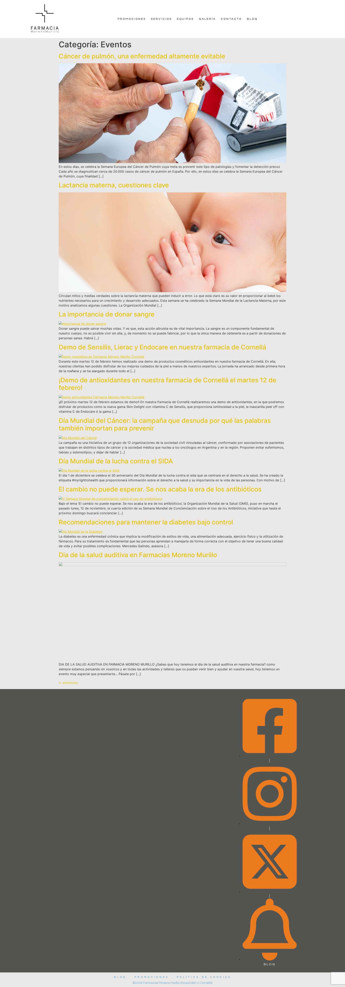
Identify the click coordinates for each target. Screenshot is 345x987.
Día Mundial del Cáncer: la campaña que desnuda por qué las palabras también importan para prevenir (165, 424)
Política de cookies (204, 977)
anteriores (68, 683)
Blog (252, 19)
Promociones (132, 19)
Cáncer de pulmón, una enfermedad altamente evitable (142, 56)
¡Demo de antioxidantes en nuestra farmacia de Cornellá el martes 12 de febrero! (167, 384)
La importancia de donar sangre (107, 314)
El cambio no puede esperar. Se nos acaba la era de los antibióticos (160, 489)
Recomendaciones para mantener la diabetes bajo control (146, 522)
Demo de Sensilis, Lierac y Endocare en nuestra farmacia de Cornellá (162, 347)
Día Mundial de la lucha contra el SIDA (116, 461)
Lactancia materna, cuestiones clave (114, 185)
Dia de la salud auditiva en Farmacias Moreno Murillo (138, 555)
